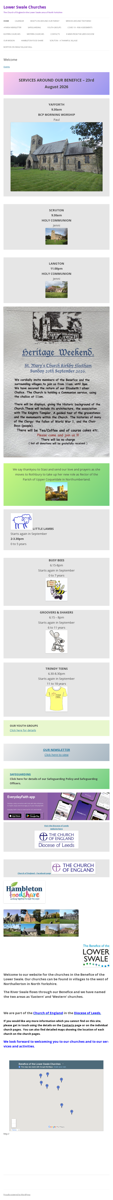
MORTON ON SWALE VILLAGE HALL (18, 47)
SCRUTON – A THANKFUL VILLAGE (63, 40)
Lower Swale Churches (25, 7)
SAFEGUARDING (34, 27)
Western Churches (35, 34)
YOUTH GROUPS (54, 27)
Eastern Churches (12, 34)
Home (6, 21)
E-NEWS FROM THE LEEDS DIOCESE (80, 34)
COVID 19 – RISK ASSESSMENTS (80, 27)
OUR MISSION (9, 40)
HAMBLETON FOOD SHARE (32, 40)
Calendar (19, 21)
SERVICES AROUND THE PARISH (78, 21)
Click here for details (23, 730)
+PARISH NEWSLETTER (12, 27)
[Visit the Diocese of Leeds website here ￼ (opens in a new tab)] (56, 848)
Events (7, 66)
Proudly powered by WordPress (17, 1194)
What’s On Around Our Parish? (44, 21)
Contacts (55, 34)
